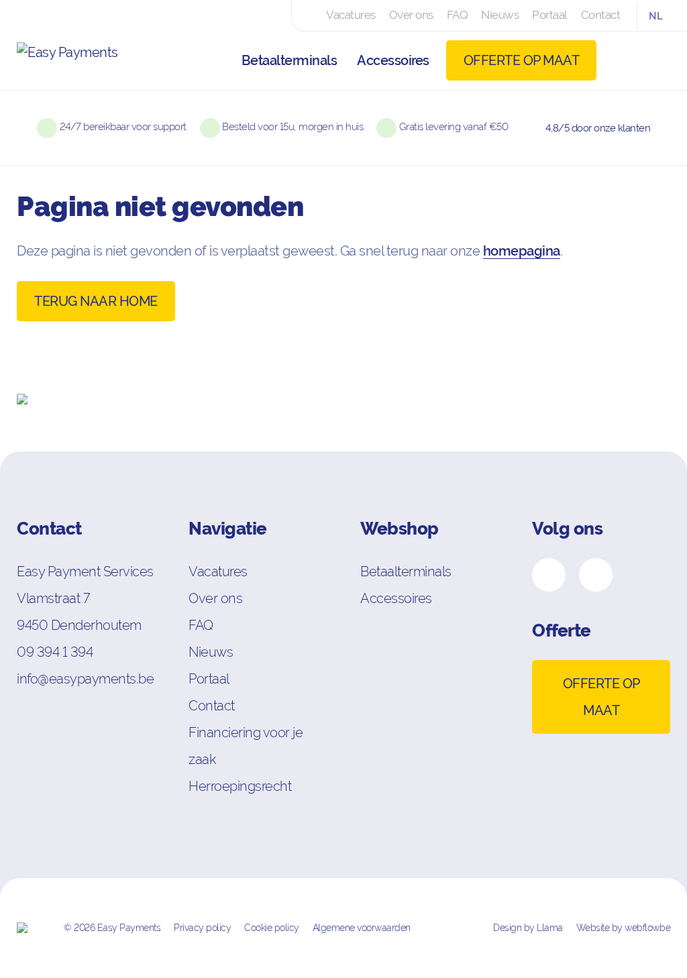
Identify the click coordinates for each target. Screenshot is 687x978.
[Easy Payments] (84, 60)
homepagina (521, 251)
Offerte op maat (522, 60)
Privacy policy (202, 927)
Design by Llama (528, 927)
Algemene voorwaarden (362, 927)
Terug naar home (96, 301)
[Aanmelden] (626, 60)
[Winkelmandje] (656, 60)
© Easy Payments (112, 927)
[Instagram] (596, 575)
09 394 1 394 (55, 651)
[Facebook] (549, 575)
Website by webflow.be (623, 927)
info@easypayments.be (85, 678)
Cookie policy (271, 927)
